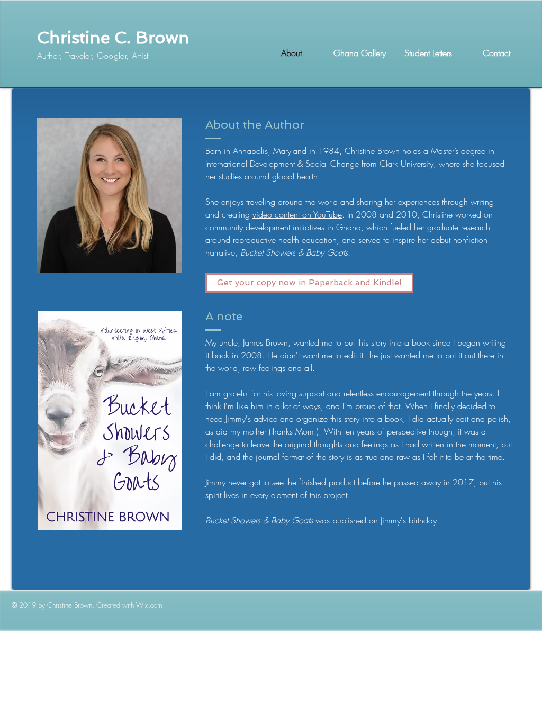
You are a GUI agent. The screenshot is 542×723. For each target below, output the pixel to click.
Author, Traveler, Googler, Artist (93, 55)
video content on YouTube (297, 214)
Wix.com (149, 605)
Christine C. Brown (113, 38)
